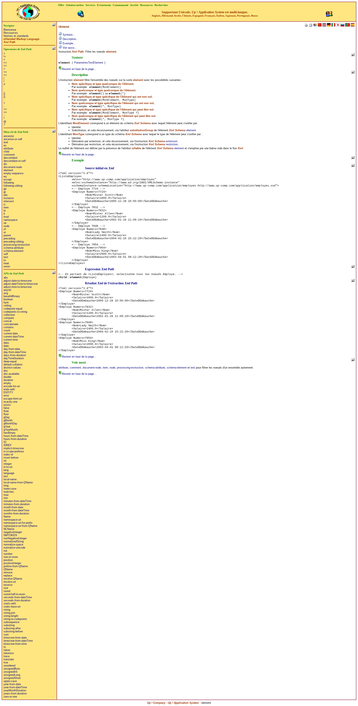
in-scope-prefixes (14, 451)
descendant (10, 157)
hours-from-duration (15, 439)
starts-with (10, 603)
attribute (8, 148)
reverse (8, 584)
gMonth (8, 420)
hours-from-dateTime (16, 435)
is (5, 204)
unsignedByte (12, 668)
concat (8, 321)
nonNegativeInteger (15, 538)
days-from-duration (15, 355)
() (4, 96)
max (6, 494)
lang (6, 470)
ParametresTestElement (88, 62)
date (6, 345)
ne (5, 223)
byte (6, 302)
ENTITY (8, 392)
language (9, 473)
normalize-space (13, 544)
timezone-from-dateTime (18, 640)
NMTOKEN (10, 535)
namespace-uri (12, 519)
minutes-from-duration (17, 504)
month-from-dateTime (16, 510)
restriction (172, 144)
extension (171, 141)
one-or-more (11, 556)
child (6, 151)
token (7, 650)
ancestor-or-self (13, 139)
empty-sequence (13, 173)
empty (7, 383)
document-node (13, 167)
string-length (11, 615)
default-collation (13, 364)
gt (5, 191)
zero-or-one (10, 696)
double (7, 376)
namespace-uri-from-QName (20, 525)
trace (7, 656)
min (6, 497)
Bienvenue (10, 29)
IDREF (8, 445)
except (8, 179)
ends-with (9, 389)
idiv (6, 195)
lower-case (10, 488)
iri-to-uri (8, 466)
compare (9, 317)
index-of (8, 454)
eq (5, 176)
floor (6, 414)
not (5, 550)
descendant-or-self (15, 160)
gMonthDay (10, 423)
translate (9, 659)
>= (5, 71)
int (5, 460)
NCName (9, 529)
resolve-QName (13, 578)
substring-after (12, 628)
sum (6, 634)
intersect (9, 201)
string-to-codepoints (15, 619)
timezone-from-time (15, 643)
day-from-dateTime (15, 352)
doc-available (11, 373)
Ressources (11, 32)
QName (8, 569)
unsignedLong (12, 674)
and (6, 142)
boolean (8, 299)
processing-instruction (17, 244)
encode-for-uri (12, 386)
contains (9, 327)
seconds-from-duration (17, 600)
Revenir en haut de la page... (79, 69)
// (4, 84)
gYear (7, 426)
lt (4, 213)
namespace (10, 219)
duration (8, 380)
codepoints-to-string (15, 311)
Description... (70, 39)
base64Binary (12, 296)
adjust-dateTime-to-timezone (21, 283)
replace (8, 575)
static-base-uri (12, 606)
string (7, 609)
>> (5, 75)
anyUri (7, 290)
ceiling (7, 305)
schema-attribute (14, 247)
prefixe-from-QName (16, 566)
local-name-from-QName (18, 482)
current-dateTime (14, 336)
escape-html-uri (13, 398)
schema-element (13, 250)
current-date (11, 333)
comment (9, 154)
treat (6, 263)
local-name (10, 479)
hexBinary (10, 432)
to (5, 260)
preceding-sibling (14, 241)
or (5, 232)
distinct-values (12, 367)
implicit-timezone (14, 448)
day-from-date (12, 349)
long (6, 485)
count (7, 330)
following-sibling (13, 185)
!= (5, 56)
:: (4, 115)
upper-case (10, 681)
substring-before (13, 631)
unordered (9, 665)
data (6, 342)
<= (5, 62)
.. (4, 90)
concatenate (11, 324)
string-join (9, 612)
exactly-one (10, 401)
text (6, 257)
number (8, 553)
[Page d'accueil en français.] (28, 10)
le (5, 210)
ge (5, 188)
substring (9, 625)
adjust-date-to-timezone (18, 280)
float (6, 411)
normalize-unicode (14, 547)
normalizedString (14, 541)
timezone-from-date (15, 637)
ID (5, 442)
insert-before (11, 457)
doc (6, 370)
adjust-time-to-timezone (18, 286)
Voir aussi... (69, 47)
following (9, 182)
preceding (9, 238)
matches (9, 491)
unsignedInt (10, 671)
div (5, 164)
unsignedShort (12, 678)
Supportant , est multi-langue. (204, 13)
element (8, 170)
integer (8, 463)
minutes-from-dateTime (17, 501)
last (6, 476)
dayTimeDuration (14, 358)
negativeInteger (13, 532)
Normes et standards (16, 35)
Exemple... (69, 43)
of (5, 229)
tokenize (9, 653)
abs (6, 277)
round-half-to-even (14, 594)
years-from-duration (15, 693)
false (6, 407)
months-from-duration (16, 513)
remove (8, 572)
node (6, 226)
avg (6, 293)
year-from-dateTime (15, 687)
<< (5, 65)
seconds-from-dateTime (18, 597)
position (8, 560)
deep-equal (10, 361)
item (6, 207)
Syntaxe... (68, 34)
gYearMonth (11, 429)
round (7, 591)
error (6, 395)
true (6, 662)
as (5, 145)
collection (9, 314)
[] (4, 93)
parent (7, 235)
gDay (7, 417)
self (6, 254)
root (6, 588)
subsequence (11, 622)
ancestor (9, 136)
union (7, 266)
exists (7, 404)
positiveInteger (12, 563)
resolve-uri (10, 581)
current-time (11, 339)
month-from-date (13, 507)
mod (6, 216)
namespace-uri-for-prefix (18, 522)
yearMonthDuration (15, 690)
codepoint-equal (13, 308)
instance (9, 198)
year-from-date (12, 684)
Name (7, 516)
